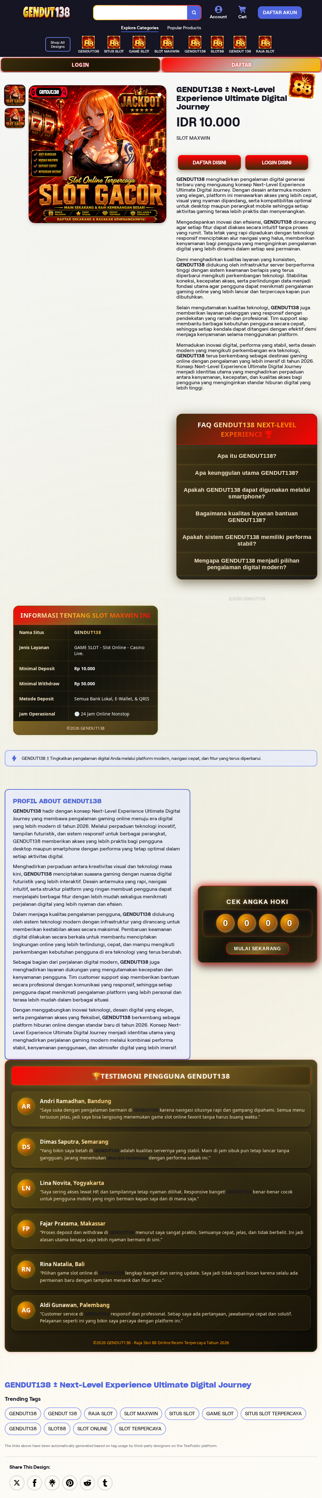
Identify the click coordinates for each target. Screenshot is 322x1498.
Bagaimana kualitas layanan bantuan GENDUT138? (247, 516)
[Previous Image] (34, 155)
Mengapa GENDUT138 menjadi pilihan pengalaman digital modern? (247, 564)
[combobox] (140, 13)
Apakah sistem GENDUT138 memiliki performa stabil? (246, 540)
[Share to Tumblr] (105, 1482)
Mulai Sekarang (257, 948)
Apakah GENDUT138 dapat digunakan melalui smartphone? (247, 493)
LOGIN (80, 64)
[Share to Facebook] (34, 1482)
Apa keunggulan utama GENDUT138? (246, 473)
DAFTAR (241, 64)
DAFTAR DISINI (209, 162)
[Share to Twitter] (17, 1482)
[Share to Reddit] (87, 1482)
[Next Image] (161, 155)
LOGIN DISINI (276, 162)
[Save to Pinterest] (69, 1482)
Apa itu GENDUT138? (246, 456)
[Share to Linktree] (52, 1482)
